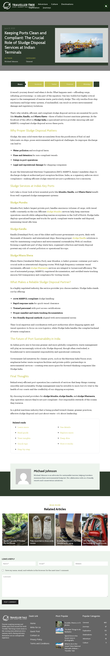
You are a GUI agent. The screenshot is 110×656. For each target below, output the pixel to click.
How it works (66, 443)
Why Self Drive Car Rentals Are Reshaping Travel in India (94, 542)
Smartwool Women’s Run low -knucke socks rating (68, 542)
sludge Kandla (79, 238)
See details (65, 427)
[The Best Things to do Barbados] (59, 630)
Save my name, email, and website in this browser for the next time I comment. (37, 570)
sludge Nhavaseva (39, 268)
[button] (106, 6)
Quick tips (23, 443)
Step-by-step (24, 449)
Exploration (9, 537)
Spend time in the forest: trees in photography (71, 638)
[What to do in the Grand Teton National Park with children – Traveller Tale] (59, 645)
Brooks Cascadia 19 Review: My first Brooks (14, 542)
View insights (24, 438)
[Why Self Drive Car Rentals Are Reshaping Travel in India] (95, 529)
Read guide (23, 432)
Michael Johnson (11, 61)
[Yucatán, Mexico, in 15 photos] (59, 624)
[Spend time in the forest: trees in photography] (59, 637)
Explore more (66, 432)
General (29, 61)
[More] (96, 84)
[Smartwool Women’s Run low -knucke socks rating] (68, 529)
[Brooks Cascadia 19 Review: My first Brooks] (15, 529)
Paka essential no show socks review (42, 542)
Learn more (23, 427)
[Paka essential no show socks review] (42, 529)
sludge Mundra (54, 211)
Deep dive (65, 438)
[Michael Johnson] (23, 476)
